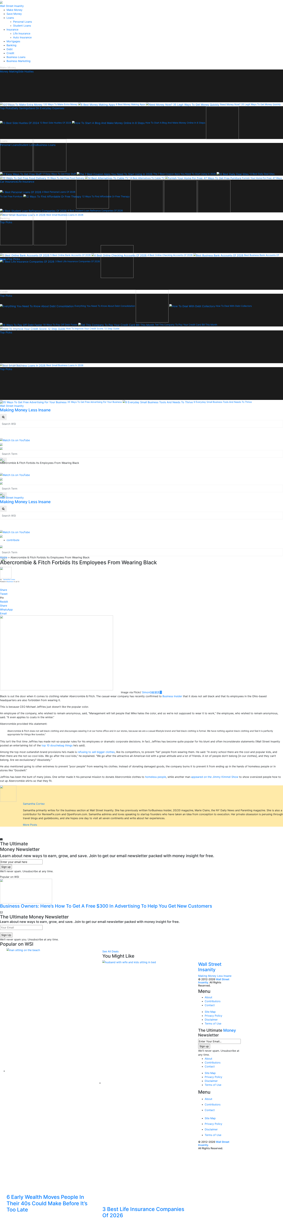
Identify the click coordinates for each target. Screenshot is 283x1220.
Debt (10, 49)
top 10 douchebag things (57, 745)
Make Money (14, 9)
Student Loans (22, 25)
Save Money (14, 13)
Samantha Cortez (9, 579)
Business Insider (172, 696)
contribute (13, 540)
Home (3, 557)
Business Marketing (18, 61)
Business (10, 581)
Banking (11, 45)
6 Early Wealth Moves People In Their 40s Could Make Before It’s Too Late (47, 1203)
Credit (10, 53)
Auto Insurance (22, 37)
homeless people (155, 776)
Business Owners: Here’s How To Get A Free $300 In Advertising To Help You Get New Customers (106, 906)
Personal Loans (22, 21)
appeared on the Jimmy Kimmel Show (214, 776)
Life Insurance (21, 33)
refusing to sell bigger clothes (96, 752)
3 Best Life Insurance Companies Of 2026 (143, 1212)
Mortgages (13, 41)
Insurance (12, 29)
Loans (10, 17)
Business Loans (16, 57)
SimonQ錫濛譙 (152, 692)
